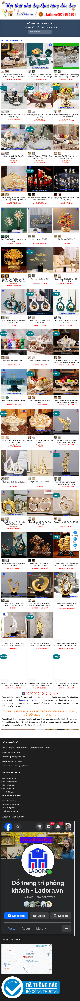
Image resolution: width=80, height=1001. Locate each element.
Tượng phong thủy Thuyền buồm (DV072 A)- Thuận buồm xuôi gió (66, 565)
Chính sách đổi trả (7, 785)
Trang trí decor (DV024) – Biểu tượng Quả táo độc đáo (14, 523)
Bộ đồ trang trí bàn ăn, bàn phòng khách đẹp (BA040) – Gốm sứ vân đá (66, 77)
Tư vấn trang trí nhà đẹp (9, 811)
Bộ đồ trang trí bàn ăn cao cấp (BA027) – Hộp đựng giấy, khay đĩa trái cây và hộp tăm (13, 200)
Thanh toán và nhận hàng (10, 804)
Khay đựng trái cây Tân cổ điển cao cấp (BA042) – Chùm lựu (66, 401)
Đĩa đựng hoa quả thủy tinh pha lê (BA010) (40, 116)
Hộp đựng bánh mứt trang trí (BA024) (13, 157)
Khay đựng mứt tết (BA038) (40, 360)
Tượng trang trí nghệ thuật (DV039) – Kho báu (66, 605)
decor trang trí (27, 700)
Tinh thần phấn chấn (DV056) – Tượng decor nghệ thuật (66, 483)
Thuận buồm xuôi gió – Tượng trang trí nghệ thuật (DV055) (66, 441)
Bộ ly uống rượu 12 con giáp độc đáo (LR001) (66, 199)
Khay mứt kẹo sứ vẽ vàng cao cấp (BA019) (40, 441)
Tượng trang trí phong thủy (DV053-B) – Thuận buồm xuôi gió (66, 644)
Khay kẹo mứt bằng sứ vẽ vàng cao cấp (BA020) (13, 441)
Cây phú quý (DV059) (40, 239)
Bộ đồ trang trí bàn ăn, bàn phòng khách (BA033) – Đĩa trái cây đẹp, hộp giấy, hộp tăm (40, 77)
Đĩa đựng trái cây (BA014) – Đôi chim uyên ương (66, 157)
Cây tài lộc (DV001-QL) (66, 239)
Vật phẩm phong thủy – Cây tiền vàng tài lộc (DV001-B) (66, 684)
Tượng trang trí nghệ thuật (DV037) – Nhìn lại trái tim (14, 604)
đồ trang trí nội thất (12, 747)
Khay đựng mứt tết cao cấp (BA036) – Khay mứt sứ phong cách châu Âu (66, 362)
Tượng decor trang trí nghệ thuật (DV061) (13, 565)
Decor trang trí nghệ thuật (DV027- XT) (40, 321)
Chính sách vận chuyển (9, 781)
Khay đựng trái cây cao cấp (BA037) (40, 401)
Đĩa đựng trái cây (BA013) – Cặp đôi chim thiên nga (40, 157)
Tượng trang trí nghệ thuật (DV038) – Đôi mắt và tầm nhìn (40, 604)
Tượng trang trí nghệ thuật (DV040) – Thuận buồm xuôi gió (13, 644)
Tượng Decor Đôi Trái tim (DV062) (66, 522)
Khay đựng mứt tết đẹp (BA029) (13, 400)
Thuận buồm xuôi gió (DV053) (40, 482)
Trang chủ (28, 27)
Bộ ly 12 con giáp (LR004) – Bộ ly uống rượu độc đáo (40, 199)
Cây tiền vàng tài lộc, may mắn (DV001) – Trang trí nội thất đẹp (13, 280)
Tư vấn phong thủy (7, 808)
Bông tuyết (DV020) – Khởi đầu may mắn (14, 240)
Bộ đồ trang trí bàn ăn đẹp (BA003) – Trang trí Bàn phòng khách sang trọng (13, 77)
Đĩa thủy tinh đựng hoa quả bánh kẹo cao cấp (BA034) (66, 116)
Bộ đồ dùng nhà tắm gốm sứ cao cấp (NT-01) (13, 116)
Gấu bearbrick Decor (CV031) (13, 360)
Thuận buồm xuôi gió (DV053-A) (13, 482)
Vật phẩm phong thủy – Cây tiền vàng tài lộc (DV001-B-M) (40, 684)
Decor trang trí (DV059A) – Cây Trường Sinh (66, 280)
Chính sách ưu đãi (7, 788)
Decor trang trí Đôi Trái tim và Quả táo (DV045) (13, 321)
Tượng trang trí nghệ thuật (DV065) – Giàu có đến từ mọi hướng (40, 645)
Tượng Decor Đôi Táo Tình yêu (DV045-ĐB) (40, 523)
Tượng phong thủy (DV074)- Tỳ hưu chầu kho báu (40, 565)
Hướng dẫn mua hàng (8, 801)
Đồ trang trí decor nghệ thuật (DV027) (66, 321)
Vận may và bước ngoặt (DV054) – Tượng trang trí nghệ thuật (13, 684)
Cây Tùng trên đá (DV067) (40, 279)
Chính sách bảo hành (8, 778)
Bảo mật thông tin (7, 792)
